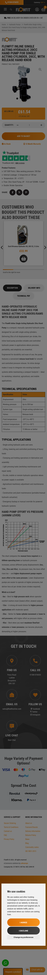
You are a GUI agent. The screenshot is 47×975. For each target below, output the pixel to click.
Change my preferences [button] (23, 937)
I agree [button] (23, 922)
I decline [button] (23, 931)
